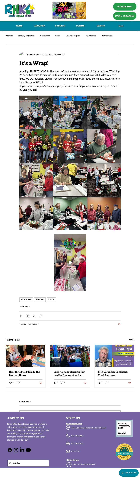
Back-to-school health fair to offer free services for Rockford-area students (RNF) (69, 373)
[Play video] (70, 262)
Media (57, 36)
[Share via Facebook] (20, 316)
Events (51, 300)
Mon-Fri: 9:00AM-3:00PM (84, 464)
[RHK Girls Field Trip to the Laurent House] (25, 356)
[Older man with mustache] (114, 356)
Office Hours (72, 460)
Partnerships (107, 36)
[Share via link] (41, 316)
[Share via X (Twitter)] (27, 316)
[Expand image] (36, 112)
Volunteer (40, 300)
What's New (45, 36)
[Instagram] (16, 450)
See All (131, 340)
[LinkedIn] (22, 450)
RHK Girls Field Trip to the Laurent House (24, 373)
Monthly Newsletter (26, 36)
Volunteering (90, 36)
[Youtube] (28, 450)
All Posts (9, 36)
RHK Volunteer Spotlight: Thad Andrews (113, 373)
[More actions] (119, 54)
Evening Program (72, 36)
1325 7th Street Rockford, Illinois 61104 (88, 428)
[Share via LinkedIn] (34, 316)
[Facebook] (10, 450)
